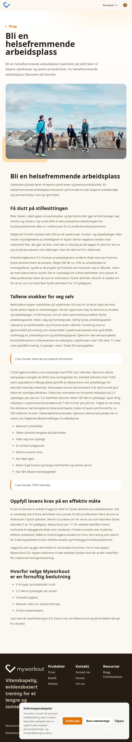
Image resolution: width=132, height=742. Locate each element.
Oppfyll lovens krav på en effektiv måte (55, 501)
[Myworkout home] (6, 5)
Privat (51, 672)
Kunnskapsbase (112, 677)
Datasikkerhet (14, 733)
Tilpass (119, 721)
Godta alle (72, 721)
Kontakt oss (83, 672)
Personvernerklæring (18, 726)
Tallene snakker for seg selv (42, 296)
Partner (80, 678)
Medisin (53, 684)
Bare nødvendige (97, 721)
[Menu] (125, 5)
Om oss (80, 684)
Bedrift (52, 678)
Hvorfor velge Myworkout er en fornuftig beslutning (40, 574)
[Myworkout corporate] (25, 669)
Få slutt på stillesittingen (39, 208)
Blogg (13, 26)
